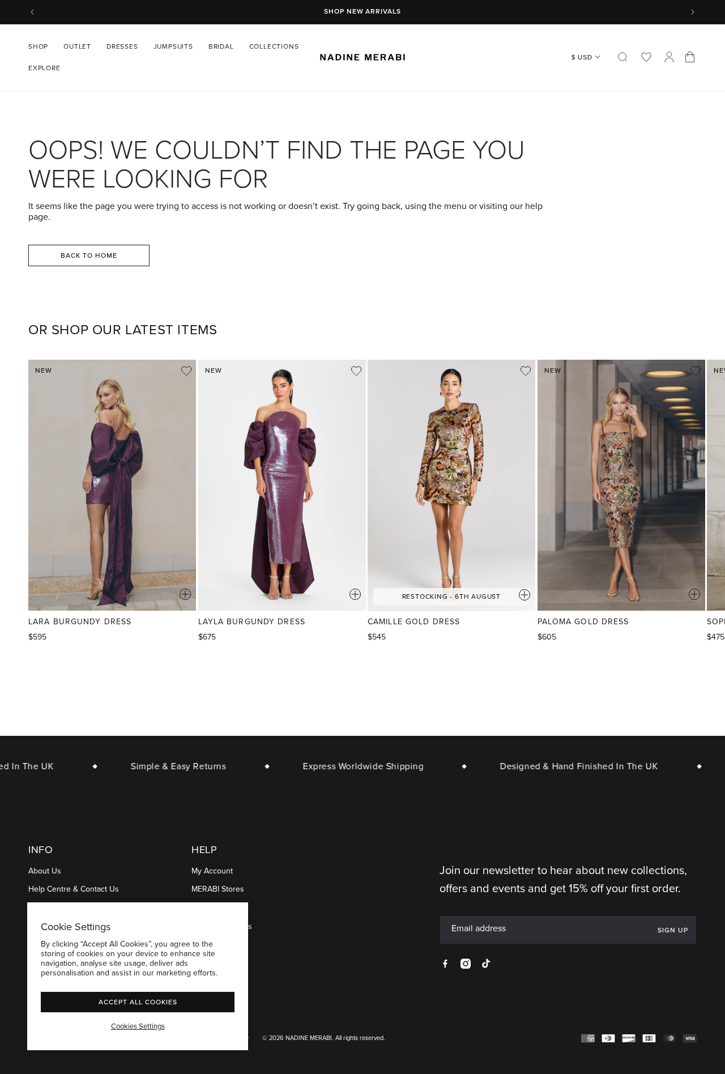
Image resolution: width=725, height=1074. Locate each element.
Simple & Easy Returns (170, 766)
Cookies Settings (138, 1026)
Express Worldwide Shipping (355, 766)
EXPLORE (44, 68)
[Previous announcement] (32, 12)
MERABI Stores (217, 889)
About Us (44, 871)
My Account (212, 871)
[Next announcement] (692, 12)
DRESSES (122, 46)
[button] (42, 46)
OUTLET (77, 46)
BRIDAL (221, 46)
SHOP (38, 46)
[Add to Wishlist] (186, 371)
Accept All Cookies (138, 1002)
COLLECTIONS (274, 46)
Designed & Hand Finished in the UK (571, 766)
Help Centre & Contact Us (73, 889)
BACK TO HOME (89, 255)
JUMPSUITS (173, 46)
